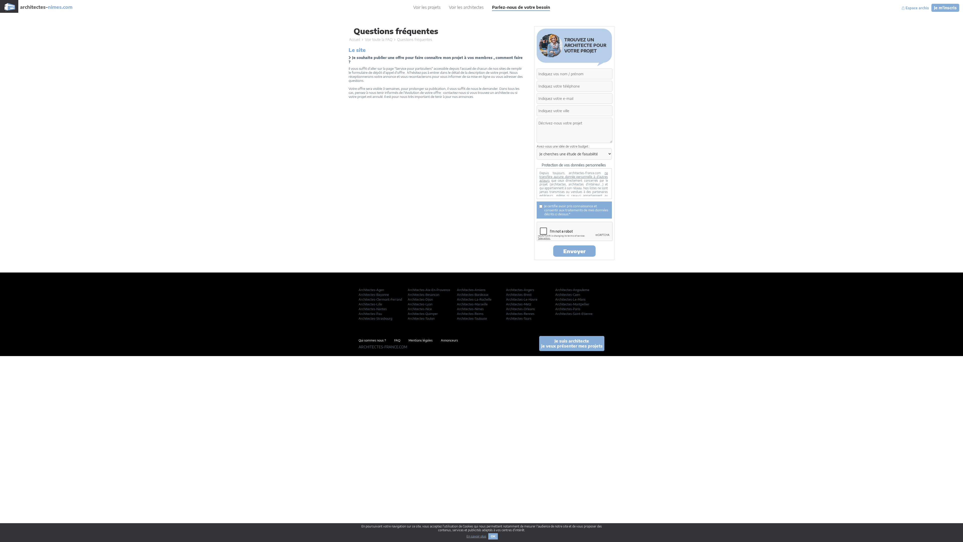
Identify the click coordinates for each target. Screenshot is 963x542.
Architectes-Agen (371, 290)
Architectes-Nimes (470, 309)
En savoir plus (476, 536)
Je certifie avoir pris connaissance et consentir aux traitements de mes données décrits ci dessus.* (576, 210)
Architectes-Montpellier (572, 304)
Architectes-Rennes (520, 314)
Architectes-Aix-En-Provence (429, 290)
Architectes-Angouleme (572, 290)
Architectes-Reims (470, 314)
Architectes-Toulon (421, 318)
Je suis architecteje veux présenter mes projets (572, 343)
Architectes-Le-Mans (570, 299)
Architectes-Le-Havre (521, 299)
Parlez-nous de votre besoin (521, 7)
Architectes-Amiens (471, 290)
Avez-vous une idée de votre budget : (563, 146)
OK (493, 536)
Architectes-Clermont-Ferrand (380, 299)
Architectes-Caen (567, 295)
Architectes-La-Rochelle (474, 299)
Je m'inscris (945, 7)
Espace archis (917, 8)
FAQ (397, 340)
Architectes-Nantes (373, 309)
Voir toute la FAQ (378, 39)
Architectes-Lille (370, 304)
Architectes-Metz (518, 304)
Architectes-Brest (519, 295)
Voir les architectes (466, 7)
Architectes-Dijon (420, 299)
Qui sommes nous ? (372, 340)
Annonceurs (449, 340)
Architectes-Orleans (520, 309)
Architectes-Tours (518, 318)
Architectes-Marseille (472, 304)
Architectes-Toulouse (472, 318)
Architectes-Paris (567, 309)
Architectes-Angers (520, 290)
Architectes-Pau (370, 314)
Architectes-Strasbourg (375, 318)
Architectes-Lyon (420, 304)
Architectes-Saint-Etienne (574, 314)
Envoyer (574, 251)
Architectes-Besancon (423, 295)
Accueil (354, 39)
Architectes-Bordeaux (473, 295)
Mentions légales (421, 340)
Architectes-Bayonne (374, 295)
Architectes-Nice (420, 309)
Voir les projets (427, 7)
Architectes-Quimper (423, 314)
